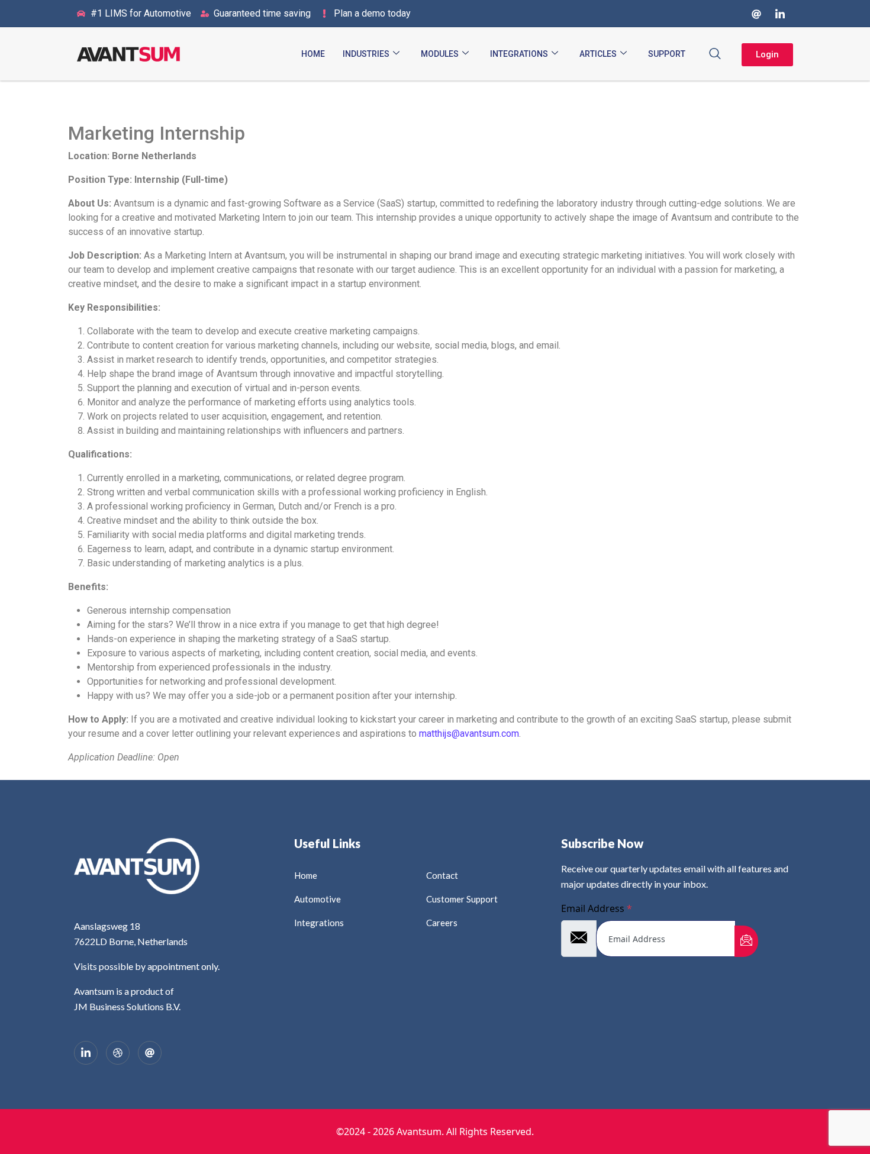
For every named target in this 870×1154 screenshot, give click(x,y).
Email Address (596, 908)
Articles (598, 54)
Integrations (519, 54)
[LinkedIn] (780, 13)
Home (313, 54)
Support (666, 54)
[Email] (150, 1053)
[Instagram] (756, 13)
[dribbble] (118, 1053)
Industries (366, 54)
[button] (715, 54)
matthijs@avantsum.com (469, 733)
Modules (440, 54)
